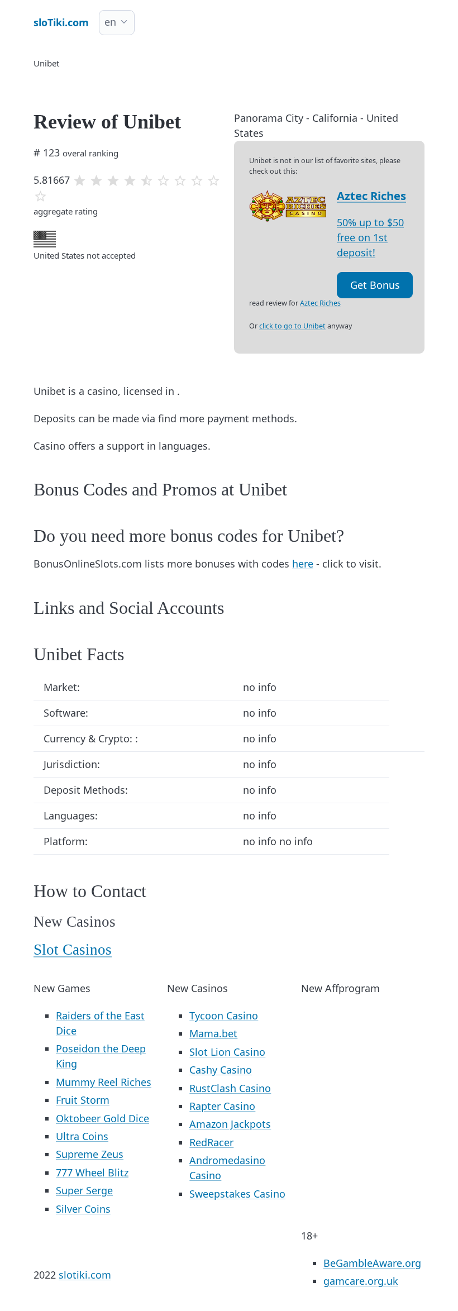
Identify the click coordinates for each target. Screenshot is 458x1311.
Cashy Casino (220, 1069)
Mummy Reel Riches (103, 1082)
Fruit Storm (82, 1100)
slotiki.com (85, 1274)
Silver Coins (83, 1208)
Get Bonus (375, 285)
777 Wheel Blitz (92, 1172)
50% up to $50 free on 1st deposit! (370, 237)
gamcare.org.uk (360, 1281)
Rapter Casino (222, 1106)
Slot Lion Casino (227, 1052)
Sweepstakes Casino (237, 1193)
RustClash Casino (230, 1088)
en (110, 21)
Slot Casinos (73, 949)
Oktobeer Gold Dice (102, 1118)
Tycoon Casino (223, 1015)
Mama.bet (213, 1033)
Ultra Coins (82, 1136)
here (302, 563)
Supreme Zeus (89, 1154)
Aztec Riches (371, 195)
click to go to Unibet (292, 326)
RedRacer (211, 1142)
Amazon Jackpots (230, 1124)
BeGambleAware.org (372, 1263)
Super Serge (84, 1190)
